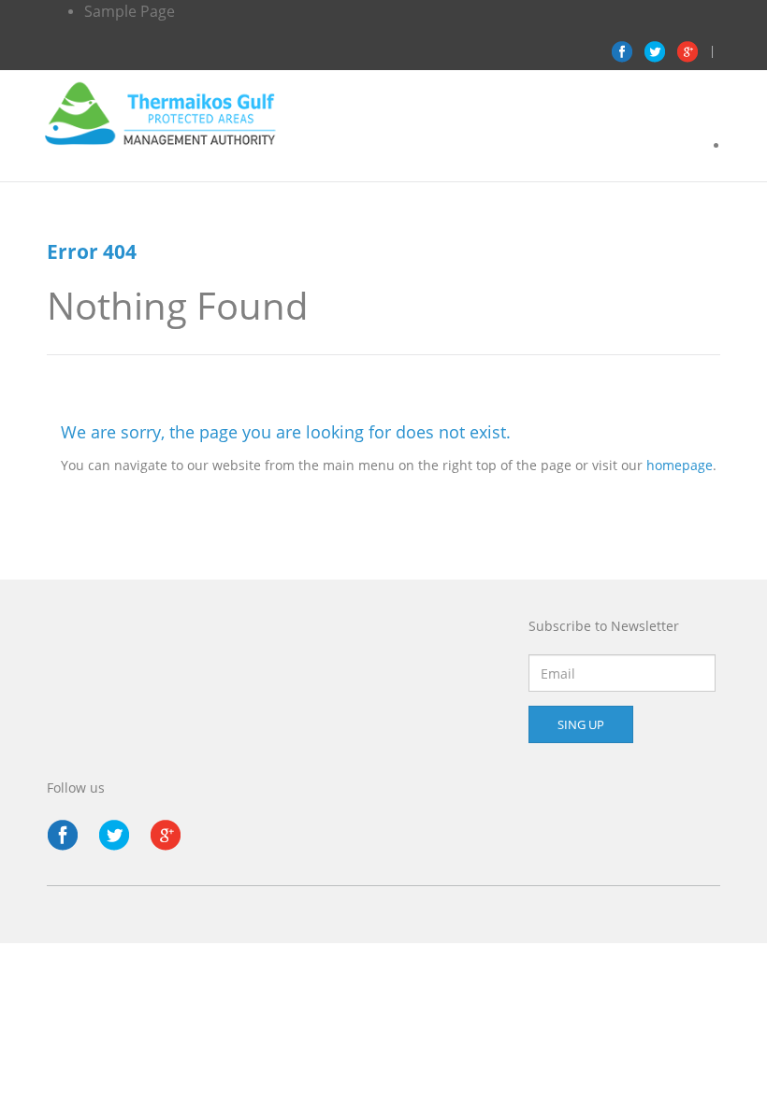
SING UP (580, 724)
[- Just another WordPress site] (160, 111)
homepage (679, 465)
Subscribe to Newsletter (603, 626)
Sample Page (129, 11)
